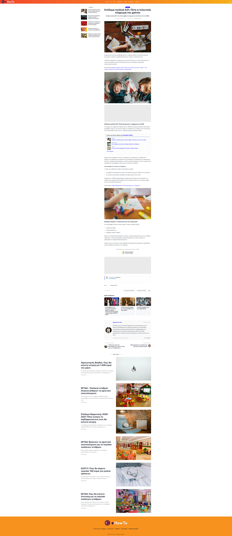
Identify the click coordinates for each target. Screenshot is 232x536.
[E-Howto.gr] (8, 2)
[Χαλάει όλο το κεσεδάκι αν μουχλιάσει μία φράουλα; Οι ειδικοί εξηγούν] (84, 23)
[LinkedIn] (147, 338)
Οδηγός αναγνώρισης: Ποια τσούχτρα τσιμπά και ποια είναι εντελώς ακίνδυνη (94, 35)
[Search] (230, 2)
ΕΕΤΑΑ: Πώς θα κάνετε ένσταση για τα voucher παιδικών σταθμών (93, 496)
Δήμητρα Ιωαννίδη (138, 18)
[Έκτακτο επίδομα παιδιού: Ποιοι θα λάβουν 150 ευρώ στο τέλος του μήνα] (84, 11)
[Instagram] (146, 338)
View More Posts (146, 322)
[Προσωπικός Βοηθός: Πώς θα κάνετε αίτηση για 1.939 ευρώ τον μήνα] (133, 369)
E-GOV (128, 7)
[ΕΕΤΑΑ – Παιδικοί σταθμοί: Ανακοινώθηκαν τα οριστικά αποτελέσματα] (133, 395)
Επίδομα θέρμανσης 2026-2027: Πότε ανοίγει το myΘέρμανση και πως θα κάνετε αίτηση (94, 418)
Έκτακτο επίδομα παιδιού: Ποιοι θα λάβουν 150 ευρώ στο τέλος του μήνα (129, 139)
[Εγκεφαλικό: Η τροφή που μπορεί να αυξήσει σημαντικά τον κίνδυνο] (84, 17)
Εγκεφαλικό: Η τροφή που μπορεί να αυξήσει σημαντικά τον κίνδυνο (94, 17)
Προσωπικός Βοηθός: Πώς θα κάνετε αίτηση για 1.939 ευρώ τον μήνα (96, 365)
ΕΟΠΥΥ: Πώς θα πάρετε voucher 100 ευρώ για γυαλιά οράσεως (96, 471)
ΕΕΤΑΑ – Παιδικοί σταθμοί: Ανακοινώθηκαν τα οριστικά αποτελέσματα (96, 390)
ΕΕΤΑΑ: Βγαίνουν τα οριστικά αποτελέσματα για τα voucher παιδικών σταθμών (96, 444)
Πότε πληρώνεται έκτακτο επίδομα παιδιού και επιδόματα (125, 144)
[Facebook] (144, 338)
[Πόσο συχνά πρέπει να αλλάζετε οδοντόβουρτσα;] (84, 29)
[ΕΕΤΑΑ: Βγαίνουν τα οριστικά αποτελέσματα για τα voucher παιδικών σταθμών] (133, 448)
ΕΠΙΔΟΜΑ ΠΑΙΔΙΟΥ (128, 135)
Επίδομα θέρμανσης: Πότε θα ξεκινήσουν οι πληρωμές (125, 185)
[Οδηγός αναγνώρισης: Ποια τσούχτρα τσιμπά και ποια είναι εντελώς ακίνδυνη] (84, 35)
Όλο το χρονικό (110, 151)
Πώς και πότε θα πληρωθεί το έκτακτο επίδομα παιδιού (125, 148)
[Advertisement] (127, 113)
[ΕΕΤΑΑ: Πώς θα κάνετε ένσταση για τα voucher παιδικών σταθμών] (133, 501)
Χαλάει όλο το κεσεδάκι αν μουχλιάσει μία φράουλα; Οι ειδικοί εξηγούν (94, 23)
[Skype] (149, 338)
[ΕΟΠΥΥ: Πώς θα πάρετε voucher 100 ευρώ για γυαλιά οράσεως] (133, 474)
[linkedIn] (149, 290)
